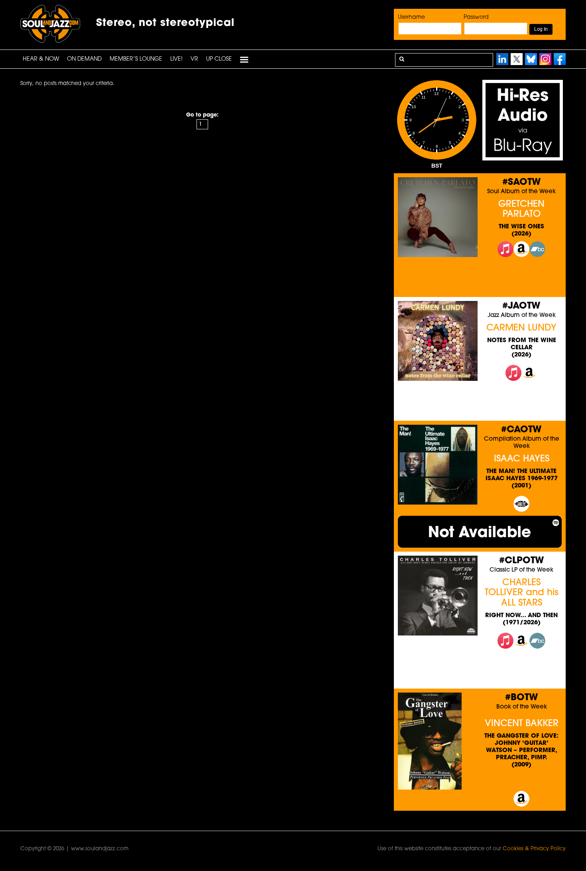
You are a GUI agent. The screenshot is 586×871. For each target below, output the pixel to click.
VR (194, 59)
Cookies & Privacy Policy (534, 848)
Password (476, 17)
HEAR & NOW (41, 59)
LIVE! (176, 59)
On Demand (84, 59)
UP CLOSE (219, 59)
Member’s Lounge (136, 59)
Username (411, 17)
